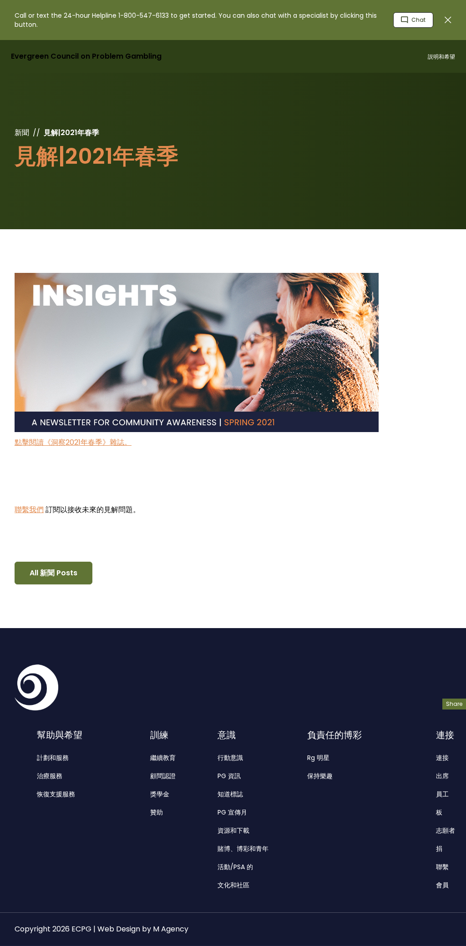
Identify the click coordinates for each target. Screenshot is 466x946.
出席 (442, 775)
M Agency (170, 929)
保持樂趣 (320, 775)
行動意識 (230, 757)
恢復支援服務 (56, 794)
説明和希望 (441, 56)
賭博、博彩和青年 (243, 848)
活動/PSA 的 (235, 866)
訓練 (159, 735)
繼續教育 (163, 757)
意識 (227, 735)
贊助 (156, 812)
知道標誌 (230, 794)
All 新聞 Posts (53, 573)
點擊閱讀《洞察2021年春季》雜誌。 (73, 442)
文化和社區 (233, 885)
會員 (442, 885)
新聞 (22, 132)
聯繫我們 (29, 509)
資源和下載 (233, 830)
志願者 (445, 830)
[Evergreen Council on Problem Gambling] (36, 687)
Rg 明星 (318, 757)
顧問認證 (163, 775)
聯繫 (442, 866)
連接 (445, 735)
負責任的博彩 (334, 735)
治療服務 (49, 775)
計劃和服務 (53, 757)
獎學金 (159, 794)
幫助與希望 (59, 735)
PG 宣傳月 (232, 812)
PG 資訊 (229, 775)
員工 (442, 794)
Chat (417, 20)
